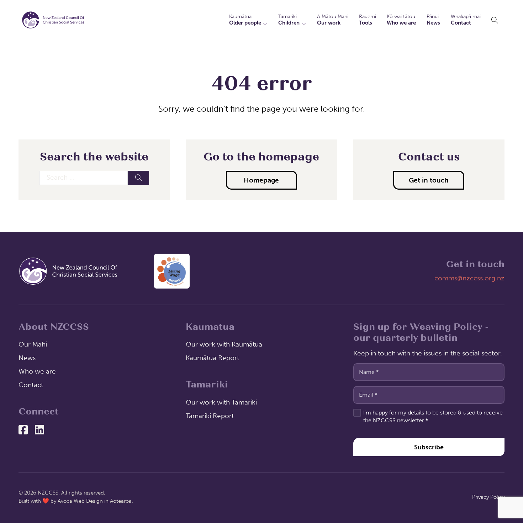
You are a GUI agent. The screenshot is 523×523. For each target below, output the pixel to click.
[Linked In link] (39, 430)
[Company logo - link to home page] (68, 271)
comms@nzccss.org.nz (469, 278)
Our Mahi (33, 344)
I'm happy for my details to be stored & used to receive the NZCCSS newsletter (433, 416)
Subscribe (429, 447)
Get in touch (429, 180)
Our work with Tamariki (221, 402)
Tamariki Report (210, 416)
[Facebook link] (23, 430)
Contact (31, 385)
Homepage (261, 180)
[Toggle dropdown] (265, 19)
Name (369, 372)
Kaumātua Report (212, 358)
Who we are (37, 371)
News (27, 358)
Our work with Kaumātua (224, 344)
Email (368, 395)
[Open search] (495, 20)
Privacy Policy (488, 497)
